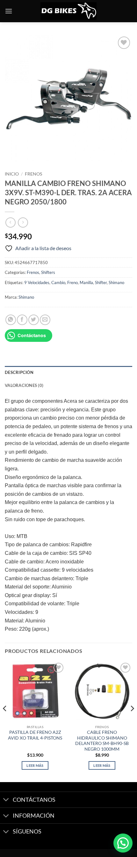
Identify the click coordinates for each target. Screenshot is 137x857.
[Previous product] (23, 222)
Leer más (35, 765)
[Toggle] (6, 800)
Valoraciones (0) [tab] (24, 385)
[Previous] (5, 721)
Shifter (101, 282)
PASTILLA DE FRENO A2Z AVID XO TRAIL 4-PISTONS (35, 735)
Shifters (48, 272)
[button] (8, 11)
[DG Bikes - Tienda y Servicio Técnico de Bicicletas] (68, 11)
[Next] (132, 721)
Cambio (58, 282)
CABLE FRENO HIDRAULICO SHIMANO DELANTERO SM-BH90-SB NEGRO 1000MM (102, 741)
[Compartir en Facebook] (22, 320)
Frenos (33, 173)
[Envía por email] (45, 320)
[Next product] (10, 222)
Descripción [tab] (19, 372)
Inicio (12, 173)
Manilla (86, 282)
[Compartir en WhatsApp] (10, 320)
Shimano (116, 282)
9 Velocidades (36, 282)
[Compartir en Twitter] (33, 320)
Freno (72, 282)
